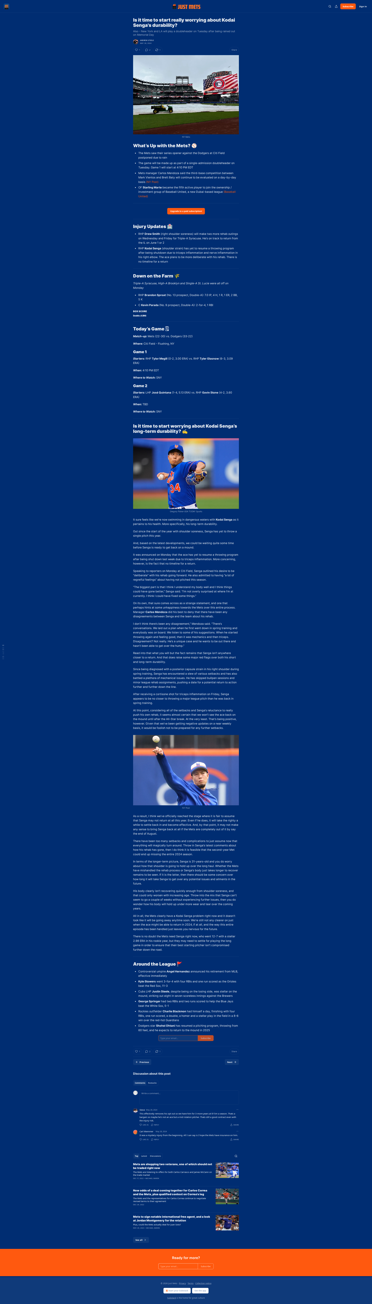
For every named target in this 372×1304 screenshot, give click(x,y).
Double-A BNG (139, 315)
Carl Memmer (146, 1131)
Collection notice (203, 1283)
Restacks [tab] (152, 1083)
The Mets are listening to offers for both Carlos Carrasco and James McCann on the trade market (172, 1173)
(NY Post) (152, 182)
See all (139, 1239)
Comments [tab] (140, 1083)
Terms (191, 1283)
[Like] (135, 1182)
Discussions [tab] (155, 1156)
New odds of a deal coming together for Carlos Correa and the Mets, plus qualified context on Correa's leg (170, 1192)
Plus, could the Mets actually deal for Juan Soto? (157, 1224)
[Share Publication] (336, 6)
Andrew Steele (147, 40)
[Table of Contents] (3, 652)
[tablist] (145, 1083)
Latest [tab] (144, 1156)
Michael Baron (152, 1178)
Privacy (182, 1283)
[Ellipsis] (237, 1109)
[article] (186, 1173)
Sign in (363, 6)
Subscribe (348, 6)
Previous (144, 1062)
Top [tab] (136, 1156)
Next (230, 1062)
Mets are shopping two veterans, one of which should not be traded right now (172, 1166)
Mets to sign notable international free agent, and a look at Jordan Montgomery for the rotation (171, 1218)
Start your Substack (178, 1290)
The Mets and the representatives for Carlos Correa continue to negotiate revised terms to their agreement (169, 1200)
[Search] (330, 6)
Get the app (200, 1290)
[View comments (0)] (161, 1208)
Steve (142, 1109)
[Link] (129, 145)
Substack (171, 1297)
